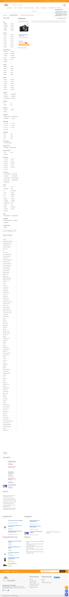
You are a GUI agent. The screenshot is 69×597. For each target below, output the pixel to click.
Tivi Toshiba (5, 294)
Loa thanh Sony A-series (7, 312)
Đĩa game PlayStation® (7, 424)
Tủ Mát (4, 343)
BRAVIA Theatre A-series (7, 310)
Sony (4, 376)
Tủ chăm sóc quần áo (6, 246)
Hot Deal (4, 428)
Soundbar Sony (5, 316)
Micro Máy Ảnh (5, 391)
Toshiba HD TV (5, 296)
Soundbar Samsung (6, 307)
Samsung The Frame (6, 268)
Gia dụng (58, 7)
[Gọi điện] (66, 587)
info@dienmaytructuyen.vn (15, 1)
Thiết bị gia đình (6, 347)
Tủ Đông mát (5, 340)
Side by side (5, 321)
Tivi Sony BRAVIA (6, 270)
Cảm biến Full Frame (6, 373)
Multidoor (4, 320)
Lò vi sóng (5, 360)
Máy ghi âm (5, 409)
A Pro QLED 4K (5, 287)
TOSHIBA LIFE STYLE (6, 245)
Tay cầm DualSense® (6, 422)
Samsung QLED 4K (6, 261)
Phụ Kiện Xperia (6, 417)
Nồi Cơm (4, 365)
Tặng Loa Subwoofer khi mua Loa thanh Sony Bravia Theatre (9, 496)
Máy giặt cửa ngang (6, 332)
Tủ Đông (4, 342)
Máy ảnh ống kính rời (6, 369)
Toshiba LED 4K (6, 298)
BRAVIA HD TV (5, 274)
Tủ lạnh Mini (5, 327)
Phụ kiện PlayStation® (7, 426)
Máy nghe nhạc (5, 411)
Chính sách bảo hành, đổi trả (34, 584)
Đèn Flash (4, 395)
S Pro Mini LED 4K (6, 292)
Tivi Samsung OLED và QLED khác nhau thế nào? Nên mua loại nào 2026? (9, 499)
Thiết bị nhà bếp (6, 354)
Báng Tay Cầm (5, 393)
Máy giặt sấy (5, 334)
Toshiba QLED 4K (6, 299)
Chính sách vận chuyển (33, 585)
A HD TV (4, 283)
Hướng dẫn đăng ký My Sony (47, 582)
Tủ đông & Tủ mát (52, 7)
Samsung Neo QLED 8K (7, 265)
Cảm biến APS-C (6, 371)
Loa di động (5, 398)
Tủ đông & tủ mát (6, 338)
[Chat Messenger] (66, 594)
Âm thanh (31, 7)
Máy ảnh (25, 7)
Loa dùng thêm (5, 314)
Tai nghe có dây (6, 404)
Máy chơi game (43, 7)
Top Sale (4, 239)
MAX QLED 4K (5, 288)
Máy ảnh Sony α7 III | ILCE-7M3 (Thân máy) (23, 35)
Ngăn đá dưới (5, 325)
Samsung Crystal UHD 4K (7, 259)
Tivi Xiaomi (5, 281)
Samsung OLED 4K (6, 267)
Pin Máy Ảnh (5, 389)
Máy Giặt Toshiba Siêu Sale (7, 241)
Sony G (4, 380)
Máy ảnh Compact (6, 384)
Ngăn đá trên (5, 323)
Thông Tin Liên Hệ (32, 582)
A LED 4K (4, 285)
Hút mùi (4, 362)
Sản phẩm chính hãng (57, 1)
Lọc (9, 230)
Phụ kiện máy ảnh (6, 387)
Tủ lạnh (15, 7)
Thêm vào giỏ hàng (24, 44)
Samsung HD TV (6, 257)
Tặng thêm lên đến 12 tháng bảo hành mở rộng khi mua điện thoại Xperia (9, 509)
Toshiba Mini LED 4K (6, 303)
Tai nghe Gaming (6, 407)
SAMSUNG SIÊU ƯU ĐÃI (7, 243)
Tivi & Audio (10, 7)
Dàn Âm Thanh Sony (6, 309)
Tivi (3, 250)
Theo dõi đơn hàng (48, 1)
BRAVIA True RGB (6, 272)
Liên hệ (43, 580)
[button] (9, 22)
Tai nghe (4, 402)
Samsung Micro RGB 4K (7, 254)
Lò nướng (4, 358)
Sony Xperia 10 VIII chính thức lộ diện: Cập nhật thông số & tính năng (9, 502)
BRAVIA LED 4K (5, 276)
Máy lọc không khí (6, 349)
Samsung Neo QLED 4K (7, 263)
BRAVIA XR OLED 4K (6, 279)
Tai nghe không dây (6, 406)
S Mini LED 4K (5, 290)
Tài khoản (64, 1)
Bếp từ (4, 356)
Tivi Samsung (5, 252)
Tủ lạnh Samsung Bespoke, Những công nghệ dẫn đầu (9, 506)
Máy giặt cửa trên (6, 331)
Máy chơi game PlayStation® (8, 420)
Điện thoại (37, 7)
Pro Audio (4, 400)
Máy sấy (4, 336)
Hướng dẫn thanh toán (33, 587)
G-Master (4, 382)
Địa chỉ (42, 1)
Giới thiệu (43, 579)
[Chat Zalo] (66, 591)
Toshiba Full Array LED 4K (7, 301)
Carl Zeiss (4, 378)
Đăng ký (62, 571)
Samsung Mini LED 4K (7, 256)
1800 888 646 (6, 1)
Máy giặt (20, 7)
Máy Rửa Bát (5, 364)
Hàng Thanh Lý (34, 11)
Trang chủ (4, 15)
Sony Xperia (5, 415)
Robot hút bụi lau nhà (6, 353)
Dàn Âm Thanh (5, 305)
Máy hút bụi (5, 351)
